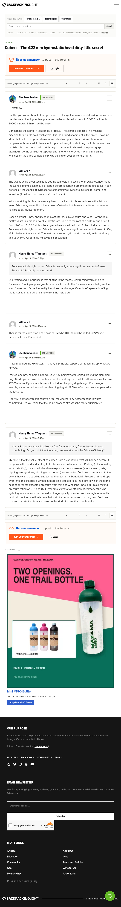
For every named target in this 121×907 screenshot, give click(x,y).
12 (99, 83)
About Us (68, 850)
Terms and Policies (73, 862)
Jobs (65, 856)
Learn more (41, 746)
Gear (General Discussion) (35, 33)
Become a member (28, 60)
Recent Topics (51, 19)
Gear (19, 33)
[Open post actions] (109, 98)
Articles (11, 757)
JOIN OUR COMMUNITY (25, 68)
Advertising (69, 873)
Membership (14, 873)
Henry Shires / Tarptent (32, 253)
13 (105, 83)
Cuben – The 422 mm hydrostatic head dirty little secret (74, 33)
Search (109, 26)
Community (43, 757)
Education (27, 757)
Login (56, 68)
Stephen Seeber (28, 97)
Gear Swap (66, 19)
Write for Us (69, 868)
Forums (10, 33)
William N (25, 171)
